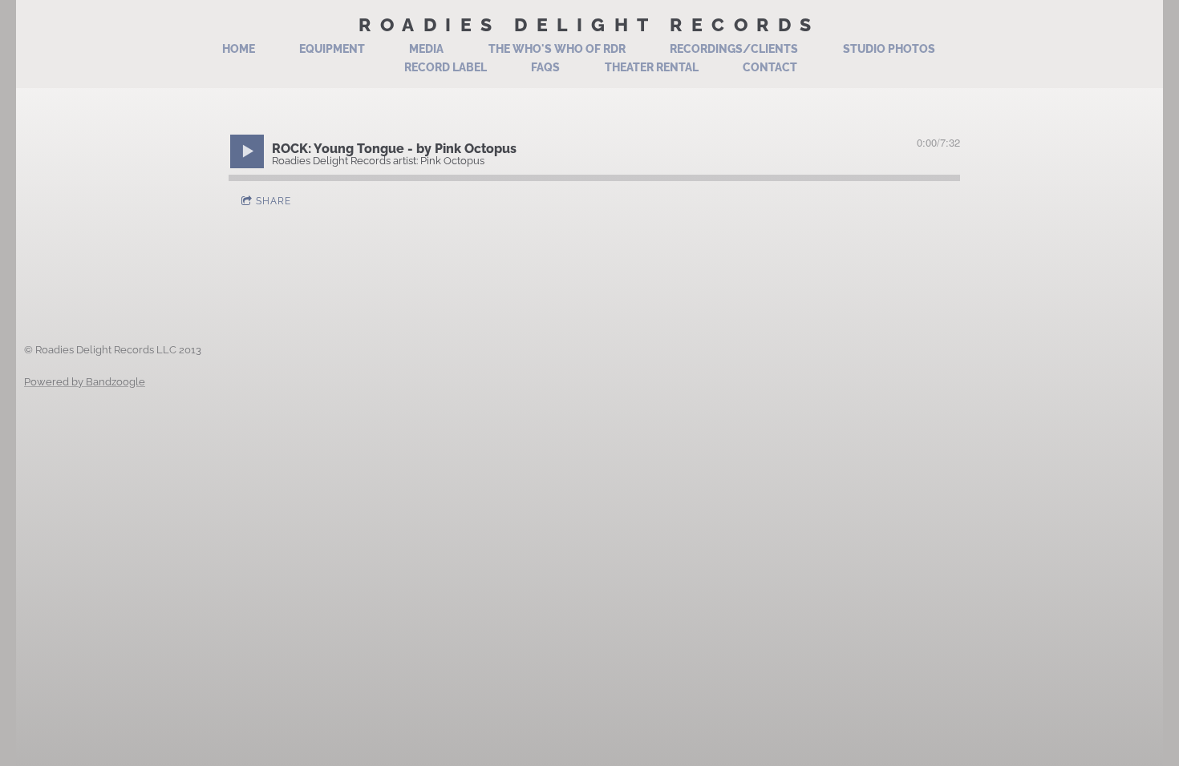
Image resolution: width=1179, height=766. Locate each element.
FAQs (545, 67)
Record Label (445, 67)
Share (273, 201)
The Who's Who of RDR (557, 48)
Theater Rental (652, 67)
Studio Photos (889, 48)
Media (426, 48)
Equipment (332, 48)
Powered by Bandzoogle (84, 381)
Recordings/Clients (734, 48)
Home (238, 48)
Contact (770, 67)
